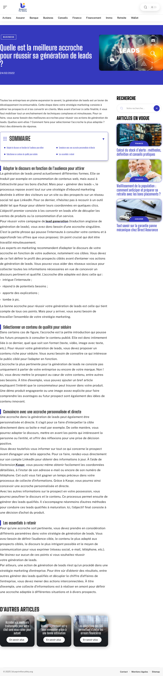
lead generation (56, 221)
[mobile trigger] (6, 7)
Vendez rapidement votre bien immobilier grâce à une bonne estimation (54, 629)
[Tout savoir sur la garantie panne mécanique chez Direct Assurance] (139, 210)
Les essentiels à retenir (66, 154)
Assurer (139, 219)
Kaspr (20, 464)
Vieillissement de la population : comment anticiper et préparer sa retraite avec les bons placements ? (139, 189)
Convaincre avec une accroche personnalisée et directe (77, 147)
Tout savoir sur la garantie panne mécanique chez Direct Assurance (137, 227)
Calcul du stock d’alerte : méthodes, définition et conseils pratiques (139, 152)
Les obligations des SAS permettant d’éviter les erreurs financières (90, 629)
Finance (139, 143)
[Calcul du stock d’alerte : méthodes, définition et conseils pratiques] (139, 135)
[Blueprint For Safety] (23, 7)
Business (8, 37)
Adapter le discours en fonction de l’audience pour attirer (25, 147)
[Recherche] (145, 7)
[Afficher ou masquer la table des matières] (67, 139)
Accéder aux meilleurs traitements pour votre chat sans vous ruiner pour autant (17, 627)
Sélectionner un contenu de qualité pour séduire (22, 154)
